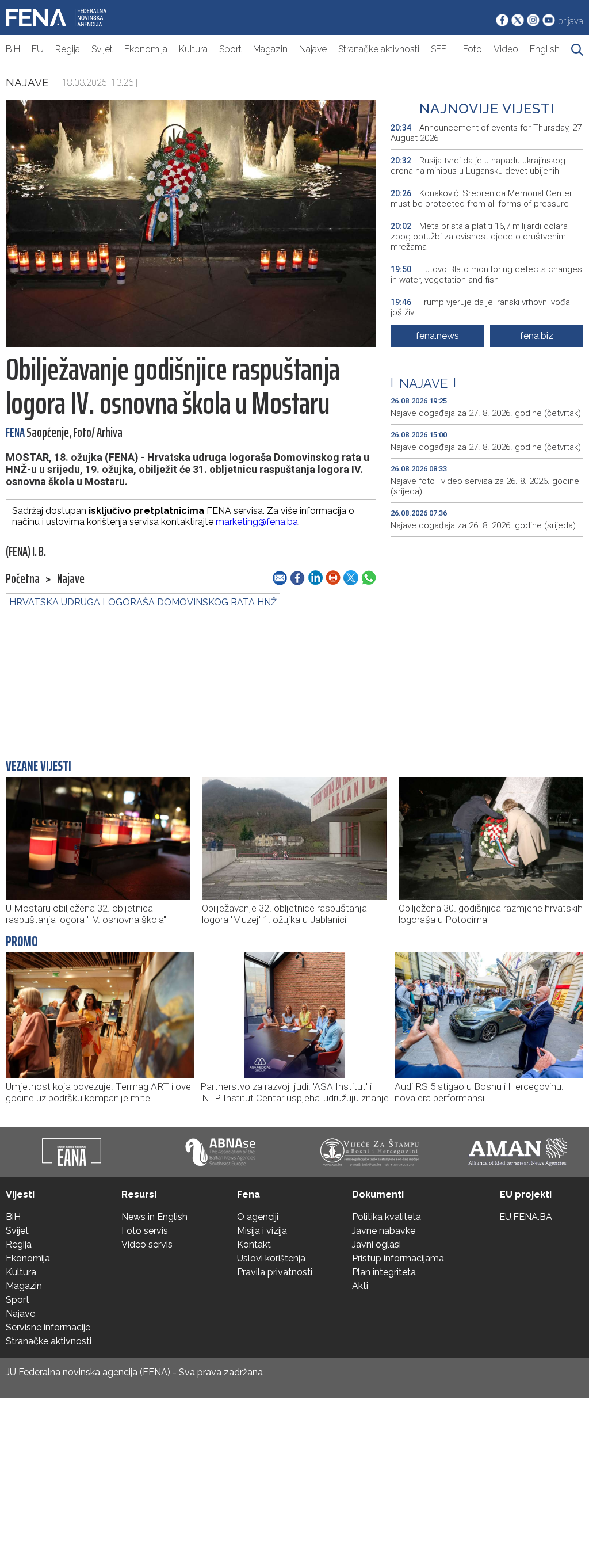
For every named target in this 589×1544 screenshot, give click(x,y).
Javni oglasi (376, 1244)
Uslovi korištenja (271, 1258)
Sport (230, 49)
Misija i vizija (262, 1230)
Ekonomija (145, 49)
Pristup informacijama (398, 1258)
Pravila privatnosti (274, 1272)
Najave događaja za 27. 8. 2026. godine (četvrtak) (486, 413)
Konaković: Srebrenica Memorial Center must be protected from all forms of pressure (481, 198)
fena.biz (536, 335)
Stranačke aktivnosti (378, 49)
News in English (154, 1216)
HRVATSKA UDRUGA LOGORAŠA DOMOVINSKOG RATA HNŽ (143, 602)
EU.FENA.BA (525, 1216)
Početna (23, 579)
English (545, 49)
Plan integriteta (384, 1272)
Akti (360, 1285)
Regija (67, 49)
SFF (438, 49)
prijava (570, 21)
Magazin (270, 49)
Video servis (147, 1244)
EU (38, 49)
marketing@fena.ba (257, 521)
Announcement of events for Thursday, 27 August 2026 (486, 133)
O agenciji (257, 1216)
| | (423, 383)
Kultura (193, 49)
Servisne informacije (48, 1327)
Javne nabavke (383, 1230)
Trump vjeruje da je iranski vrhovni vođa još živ (480, 307)
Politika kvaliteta (386, 1216)
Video (506, 49)
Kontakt (254, 1244)
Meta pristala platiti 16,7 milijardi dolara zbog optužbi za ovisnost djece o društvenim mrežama (479, 236)
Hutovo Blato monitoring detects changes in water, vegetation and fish (486, 274)
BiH (13, 49)
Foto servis (144, 1230)
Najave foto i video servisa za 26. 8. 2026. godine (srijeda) (485, 486)
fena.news (437, 335)
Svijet (102, 49)
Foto (472, 49)
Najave (313, 49)
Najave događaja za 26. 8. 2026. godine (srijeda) (483, 525)
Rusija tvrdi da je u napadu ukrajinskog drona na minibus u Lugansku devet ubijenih (478, 165)
